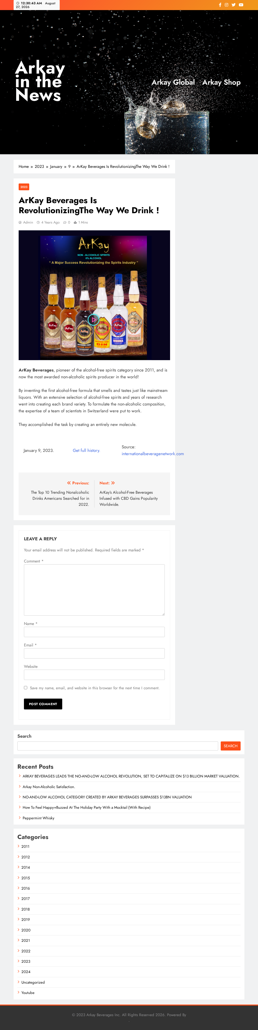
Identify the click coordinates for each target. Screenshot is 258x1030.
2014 (25, 867)
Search (24, 736)
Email (30, 645)
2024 (25, 972)
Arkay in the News (40, 81)
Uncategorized (33, 982)
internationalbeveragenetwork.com (153, 454)
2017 (25, 898)
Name (31, 624)
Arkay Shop (221, 82)
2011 (25, 846)
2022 (25, 951)
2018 (25, 909)
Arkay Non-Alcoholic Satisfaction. (49, 787)
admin (28, 222)
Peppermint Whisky (38, 818)
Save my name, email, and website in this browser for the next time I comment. (95, 688)
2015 (25, 878)
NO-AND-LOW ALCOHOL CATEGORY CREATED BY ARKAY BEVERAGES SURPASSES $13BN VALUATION (107, 797)
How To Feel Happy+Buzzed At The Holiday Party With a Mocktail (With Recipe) (87, 807)
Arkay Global (173, 82)
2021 (25, 940)
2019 (25, 919)
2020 (25, 930)
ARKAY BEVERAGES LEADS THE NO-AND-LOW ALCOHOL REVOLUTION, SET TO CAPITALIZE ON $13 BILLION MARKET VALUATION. (131, 776)
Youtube (28, 992)
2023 (23, 187)
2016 (25, 888)
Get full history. (86, 450)
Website (31, 666)
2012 (25, 857)
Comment (34, 561)
